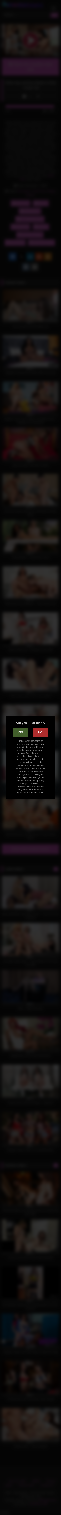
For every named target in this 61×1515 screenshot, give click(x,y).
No (40, 732)
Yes (21, 732)
